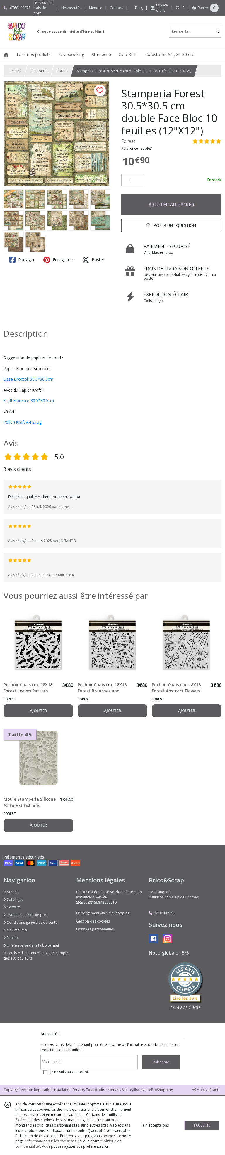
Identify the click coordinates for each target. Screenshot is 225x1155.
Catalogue (15, 899)
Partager (26, 259)
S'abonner (160, 1062)
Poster (97, 259)
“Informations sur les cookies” (49, 1141)
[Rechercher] (217, 31)
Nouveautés (16, 930)
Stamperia (38, 70)
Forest (62, 70)
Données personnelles (95, 929)
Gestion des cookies (93, 921)
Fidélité (12, 937)
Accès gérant (207, 1089)
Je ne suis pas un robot (69, 1071)
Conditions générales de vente (31, 922)
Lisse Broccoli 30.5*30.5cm (28, 379)
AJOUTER (38, 710)
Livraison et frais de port (26, 914)
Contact (116, 7)
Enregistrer (62, 259)
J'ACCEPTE (202, 1125)
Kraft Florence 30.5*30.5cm (29, 400)
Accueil (15, 70)
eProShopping (161, 1089)
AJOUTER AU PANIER (171, 204)
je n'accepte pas (155, 1125)
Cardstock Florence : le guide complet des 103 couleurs (36, 955)
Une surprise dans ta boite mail (32, 945)
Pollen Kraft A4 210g (23, 422)
